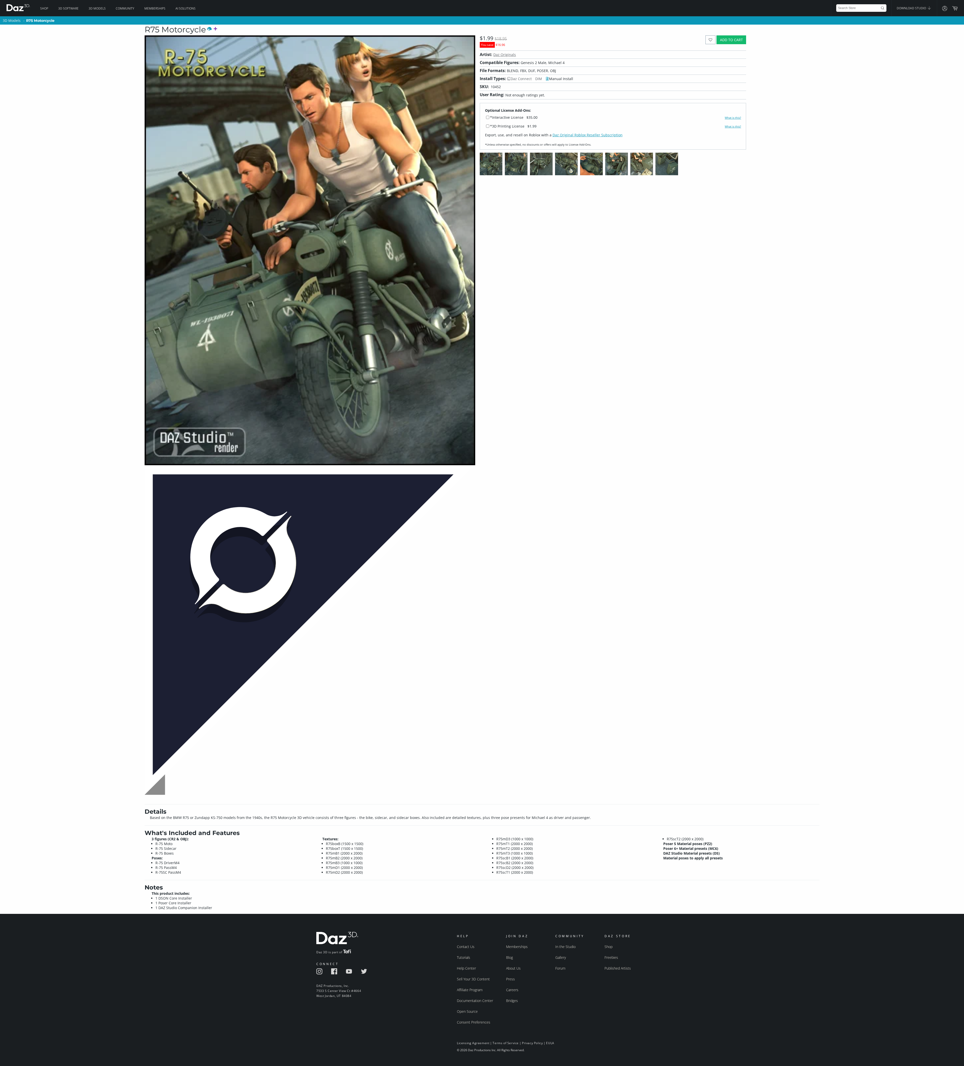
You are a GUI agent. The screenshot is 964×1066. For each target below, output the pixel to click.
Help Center (466, 968)
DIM (538, 78)
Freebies (611, 957)
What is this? (733, 118)
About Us (513, 968)
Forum (560, 968)
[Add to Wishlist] (710, 39)
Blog (509, 957)
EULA (550, 1043)
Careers (512, 989)
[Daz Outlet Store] (310, 795)
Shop (44, 8)
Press (510, 979)
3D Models (97, 8)
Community (125, 8)
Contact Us (465, 946)
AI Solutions (185, 8)
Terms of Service (506, 1043)
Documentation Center (475, 1000)
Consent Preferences (473, 1022)
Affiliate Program (470, 989)
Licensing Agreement (473, 1043)
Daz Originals (504, 54)
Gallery (560, 957)
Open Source (467, 1011)
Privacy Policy (532, 1043)
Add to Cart (731, 39)
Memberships (154, 8)
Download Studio (912, 8)
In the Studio (565, 946)
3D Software (68, 8)
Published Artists (618, 968)
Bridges (512, 1000)
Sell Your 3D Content (473, 979)
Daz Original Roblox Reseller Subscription (588, 135)
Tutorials (463, 957)
